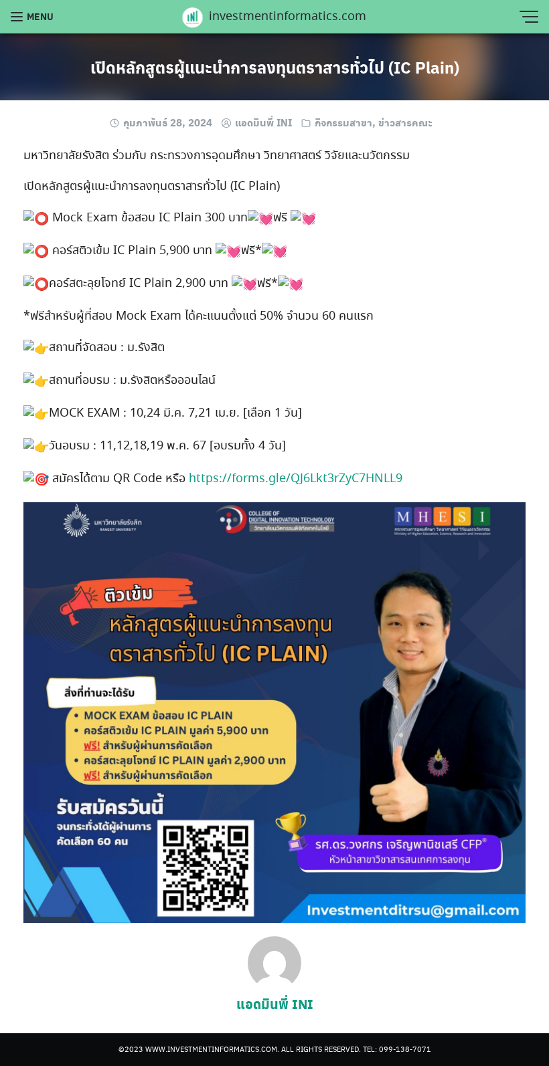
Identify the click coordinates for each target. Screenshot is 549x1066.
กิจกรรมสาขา (343, 122)
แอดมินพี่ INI (263, 122)
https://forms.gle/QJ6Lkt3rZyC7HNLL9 (295, 479)
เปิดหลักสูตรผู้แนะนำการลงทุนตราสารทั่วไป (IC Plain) (274, 67)
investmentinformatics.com (287, 17)
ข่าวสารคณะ (405, 122)
